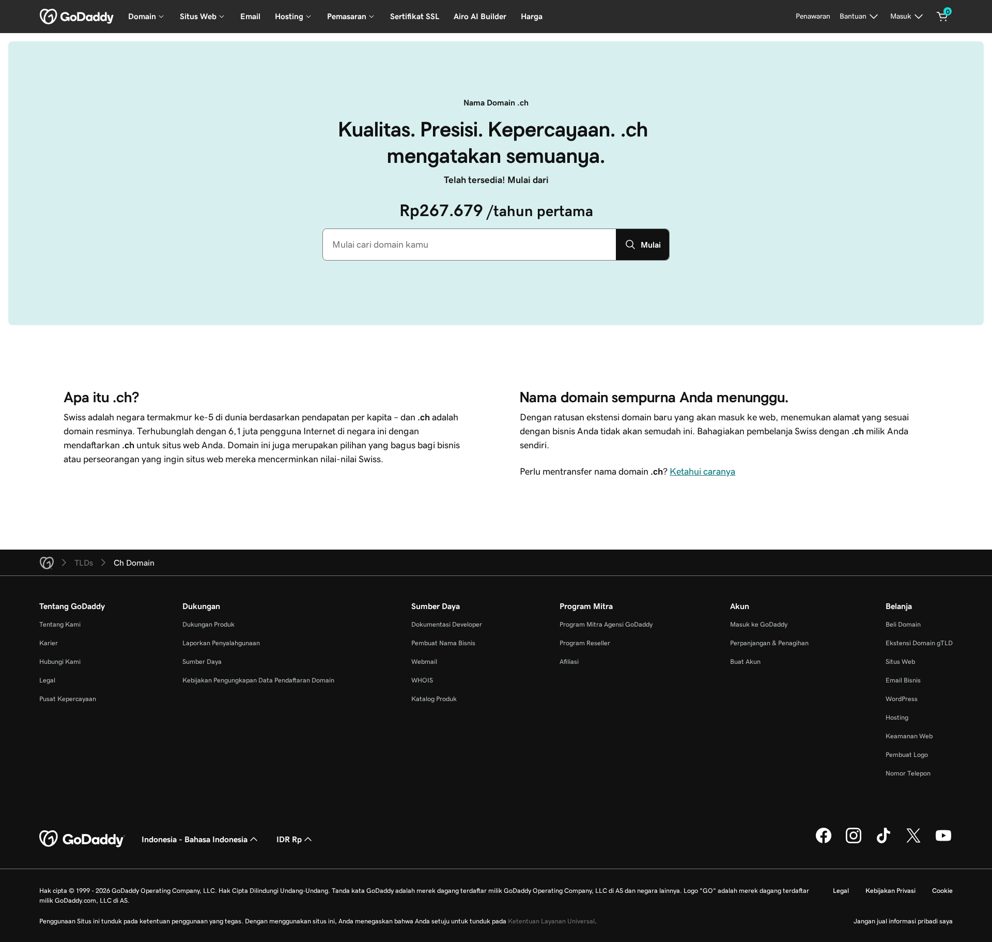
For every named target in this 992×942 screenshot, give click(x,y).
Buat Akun (745, 661)
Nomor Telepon (908, 773)
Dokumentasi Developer (446, 624)
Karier (48, 643)
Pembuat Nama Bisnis (443, 643)
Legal (47, 680)
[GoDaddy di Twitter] (913, 842)
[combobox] (469, 244)
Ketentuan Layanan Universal (551, 921)
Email (250, 16)
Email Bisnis (903, 680)
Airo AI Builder (480, 16)
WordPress (902, 698)
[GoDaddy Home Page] (82, 839)
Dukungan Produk (208, 624)
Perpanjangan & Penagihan (769, 643)
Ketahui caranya (702, 471)
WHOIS (422, 680)
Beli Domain (903, 624)
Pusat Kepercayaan (67, 698)
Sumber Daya (202, 661)
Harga (531, 16)
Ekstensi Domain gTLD (919, 643)
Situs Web (900, 661)
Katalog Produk (434, 698)
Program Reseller (585, 643)
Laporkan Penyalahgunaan (221, 643)
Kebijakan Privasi (890, 890)
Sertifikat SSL (414, 16)
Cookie (942, 890)
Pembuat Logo (907, 754)
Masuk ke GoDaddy (758, 624)
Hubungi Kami (60, 661)
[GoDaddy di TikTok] (883, 842)
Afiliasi (569, 661)
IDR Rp (289, 839)
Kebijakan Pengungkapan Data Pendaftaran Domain (258, 680)
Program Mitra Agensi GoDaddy (606, 624)
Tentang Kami (60, 624)
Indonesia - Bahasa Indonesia (194, 839)
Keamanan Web (909, 736)
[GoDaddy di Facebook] (823, 842)
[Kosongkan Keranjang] (942, 16)
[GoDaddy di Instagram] (853, 842)
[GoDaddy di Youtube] (943, 842)
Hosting (897, 717)
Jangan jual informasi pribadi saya (903, 921)
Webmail (424, 661)
